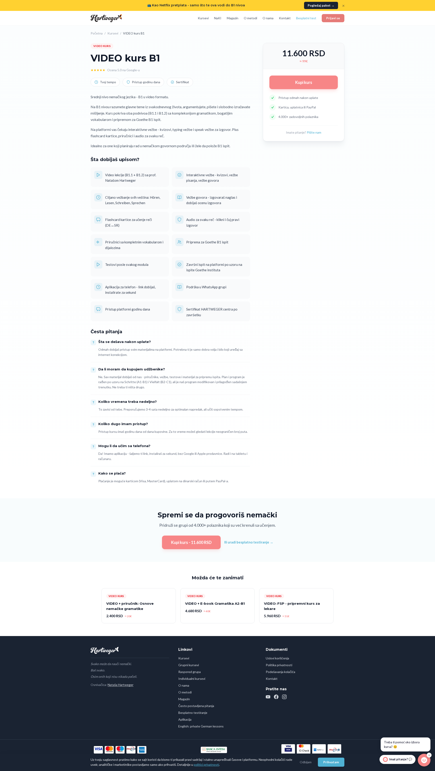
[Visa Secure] (288, 749)
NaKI (217, 18)
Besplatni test (306, 18)
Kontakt (285, 18)
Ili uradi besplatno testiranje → (248, 542)
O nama (268, 18)
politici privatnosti (206, 764)
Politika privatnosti (279, 665)
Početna (97, 33)
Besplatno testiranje (192, 713)
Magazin (232, 18)
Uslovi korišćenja (277, 658)
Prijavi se (333, 18)
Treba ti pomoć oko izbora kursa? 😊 (402, 744)
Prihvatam (331, 762)
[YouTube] (268, 697)
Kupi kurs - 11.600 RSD (191, 542)
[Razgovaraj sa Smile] (424, 759)
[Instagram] (284, 697)
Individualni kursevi (191, 678)
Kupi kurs (303, 82)
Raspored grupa (189, 672)
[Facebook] (276, 697)
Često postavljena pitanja (196, 706)
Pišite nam (314, 132)
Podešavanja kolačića (280, 672)
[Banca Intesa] (214, 750)
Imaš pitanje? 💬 (400, 759)
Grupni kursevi (188, 665)
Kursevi (203, 18)
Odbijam (306, 762)
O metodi (250, 18)
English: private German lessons (201, 726)
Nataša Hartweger (120, 685)
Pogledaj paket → (321, 5)
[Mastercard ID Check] (303, 749)
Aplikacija (184, 719)
